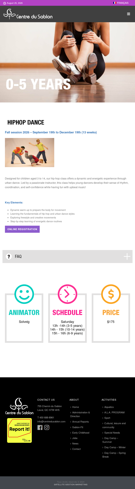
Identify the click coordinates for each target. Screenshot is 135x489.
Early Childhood (80, 432)
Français (122, 2)
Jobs (75, 438)
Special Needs (112, 432)
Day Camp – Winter (115, 447)
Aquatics (109, 407)
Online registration (22, 229)
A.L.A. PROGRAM (114, 412)
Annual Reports (80, 421)
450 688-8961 (47, 417)
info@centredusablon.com (51, 421)
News (75, 443)
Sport (107, 417)
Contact (76, 449)
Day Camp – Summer (110, 439)
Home (75, 407)
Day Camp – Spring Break (114, 454)
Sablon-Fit (77, 427)
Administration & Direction (80, 414)
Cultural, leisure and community (114, 425)
